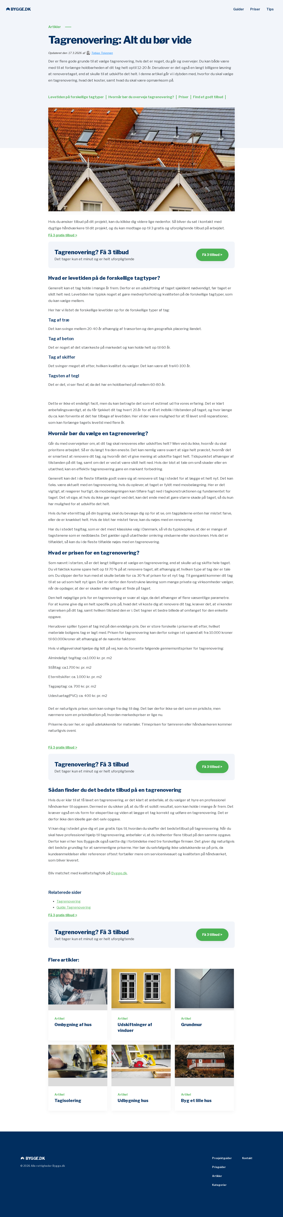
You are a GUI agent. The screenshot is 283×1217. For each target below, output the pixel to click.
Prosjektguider (222, 1158)
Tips (270, 9)
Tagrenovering (69, 901)
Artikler (54, 27)
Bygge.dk (119, 873)
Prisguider (219, 1167)
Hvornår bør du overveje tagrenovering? (141, 97)
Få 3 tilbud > (212, 255)
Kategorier (219, 1184)
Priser (255, 9)
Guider (238, 9)
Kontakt (247, 1158)
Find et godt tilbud (208, 97)
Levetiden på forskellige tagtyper (76, 97)
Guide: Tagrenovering (74, 907)
